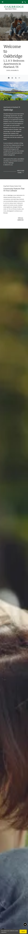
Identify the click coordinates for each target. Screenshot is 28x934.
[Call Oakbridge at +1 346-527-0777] (25, 2)
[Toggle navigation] (2, 2)
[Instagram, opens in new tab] (12, 76)
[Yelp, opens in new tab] (15, 76)
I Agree (23, 931)
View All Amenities (21, 216)
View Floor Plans (20, 169)
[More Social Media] (19, 76)
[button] (23, 2)
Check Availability (12, 68)
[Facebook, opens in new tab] (8, 76)
